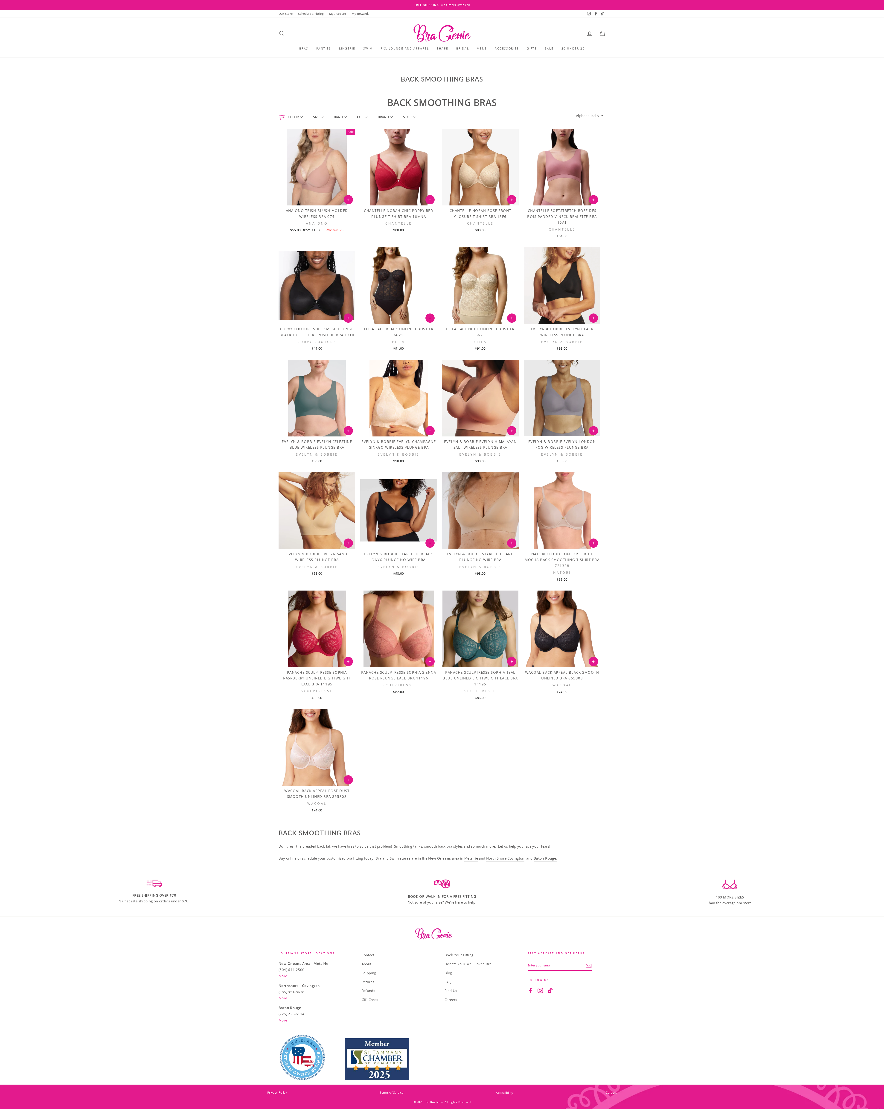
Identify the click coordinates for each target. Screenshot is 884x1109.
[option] (442, 5)
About (367, 964)
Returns (368, 982)
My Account (337, 14)
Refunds (368, 990)
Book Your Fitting (459, 955)
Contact (368, 955)
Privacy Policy (277, 1092)
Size (316, 117)
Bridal (462, 48)
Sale (549, 48)
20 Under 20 (573, 48)
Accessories (507, 48)
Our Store (286, 14)
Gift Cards (370, 999)
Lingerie (347, 48)
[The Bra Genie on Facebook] (530, 990)
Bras (303, 48)
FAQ (448, 982)
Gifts (532, 48)
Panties (323, 48)
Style (407, 117)
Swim (368, 48)
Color (293, 117)
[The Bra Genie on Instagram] (540, 990)
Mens (482, 48)
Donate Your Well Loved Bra (468, 964)
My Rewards (360, 14)
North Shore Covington (505, 858)
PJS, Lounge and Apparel (405, 48)
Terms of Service (391, 1092)
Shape (442, 48)
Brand (383, 117)
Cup (360, 117)
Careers (451, 999)
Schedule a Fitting (311, 14)
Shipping (369, 973)
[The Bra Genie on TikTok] (550, 990)
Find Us (451, 990)
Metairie (471, 858)
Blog (448, 973)
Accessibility (504, 1093)
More (283, 976)
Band (338, 117)
